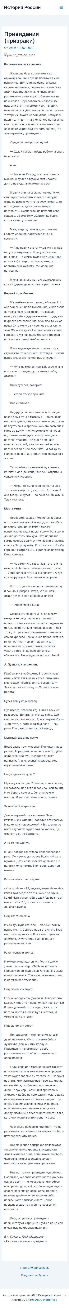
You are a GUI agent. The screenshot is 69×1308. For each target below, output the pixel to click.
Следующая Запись (34, 1275)
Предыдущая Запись (34, 1267)
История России (22, 7)
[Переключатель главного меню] (61, 8)
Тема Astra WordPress (42, 1299)
